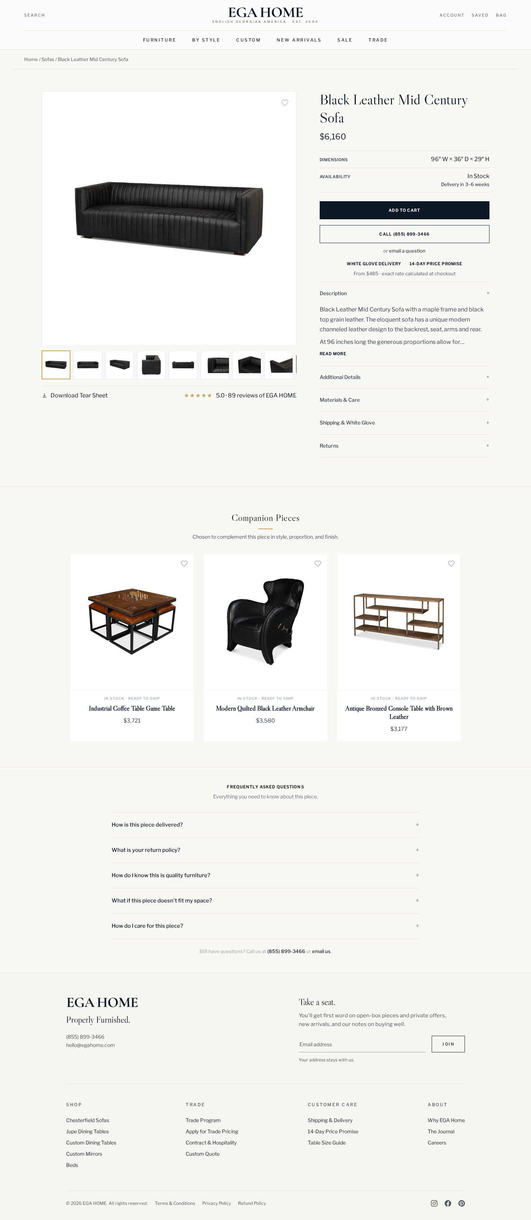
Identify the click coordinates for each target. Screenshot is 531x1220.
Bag (501, 15)
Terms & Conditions (175, 1203)
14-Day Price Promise (333, 1131)
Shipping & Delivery (330, 1120)
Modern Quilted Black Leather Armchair (265, 708)
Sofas (48, 59)
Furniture (160, 40)
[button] (404, 293)
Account (452, 15)
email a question (407, 251)
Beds (72, 1165)
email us (321, 951)
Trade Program (203, 1120)
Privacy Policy (216, 1203)
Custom (248, 40)
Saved (480, 15)
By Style (206, 40)
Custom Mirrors (84, 1154)
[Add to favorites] (285, 102)
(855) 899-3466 (286, 951)
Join (448, 1044)
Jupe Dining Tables (87, 1131)
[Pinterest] (461, 1203)
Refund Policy (252, 1203)
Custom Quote (203, 1154)
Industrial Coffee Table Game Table (132, 708)
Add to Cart (404, 210)
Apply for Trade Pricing (212, 1131)
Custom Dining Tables (91, 1142)
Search (34, 15)
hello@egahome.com (90, 1045)
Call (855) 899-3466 (404, 234)
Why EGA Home (446, 1120)
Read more (333, 353)
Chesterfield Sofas (87, 1120)
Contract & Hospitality (211, 1142)
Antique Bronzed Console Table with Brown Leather (399, 712)
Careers (437, 1142)
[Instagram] (434, 1203)
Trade (378, 40)
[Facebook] (448, 1203)
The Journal (441, 1131)
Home (31, 59)
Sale (345, 40)
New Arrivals (299, 40)
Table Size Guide (327, 1142)
